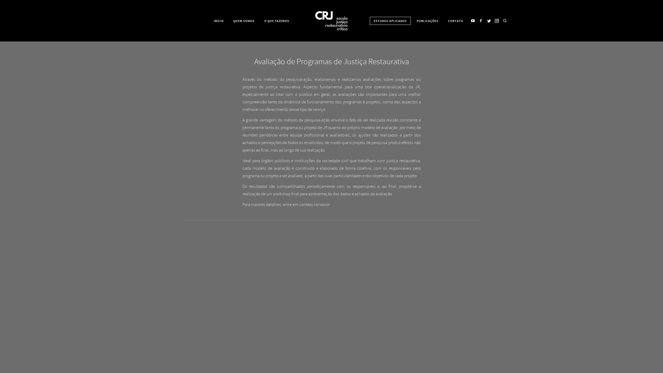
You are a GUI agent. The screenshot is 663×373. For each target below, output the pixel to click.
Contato (455, 21)
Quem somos (244, 21)
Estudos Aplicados (390, 21)
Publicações (427, 21)
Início (219, 21)
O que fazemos (276, 21)
